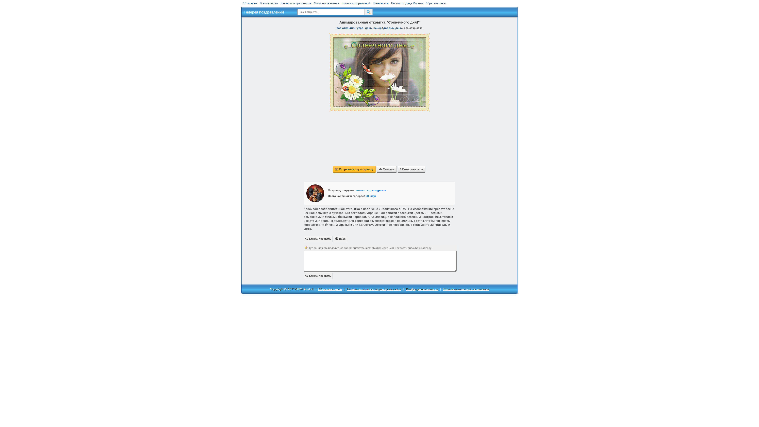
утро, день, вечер (369, 27)
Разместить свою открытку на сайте (374, 289)
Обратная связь (436, 3)
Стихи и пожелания (326, 3)
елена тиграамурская (371, 190)
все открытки (345, 27)
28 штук (371, 195)
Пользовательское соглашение (466, 289)
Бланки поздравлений (356, 3)
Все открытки (269, 3)
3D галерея (250, 3)
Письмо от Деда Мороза (407, 3)
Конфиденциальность (422, 289)
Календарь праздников (296, 3)
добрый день (392, 27)
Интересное (380, 3)
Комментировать (318, 275)
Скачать (386, 169)
